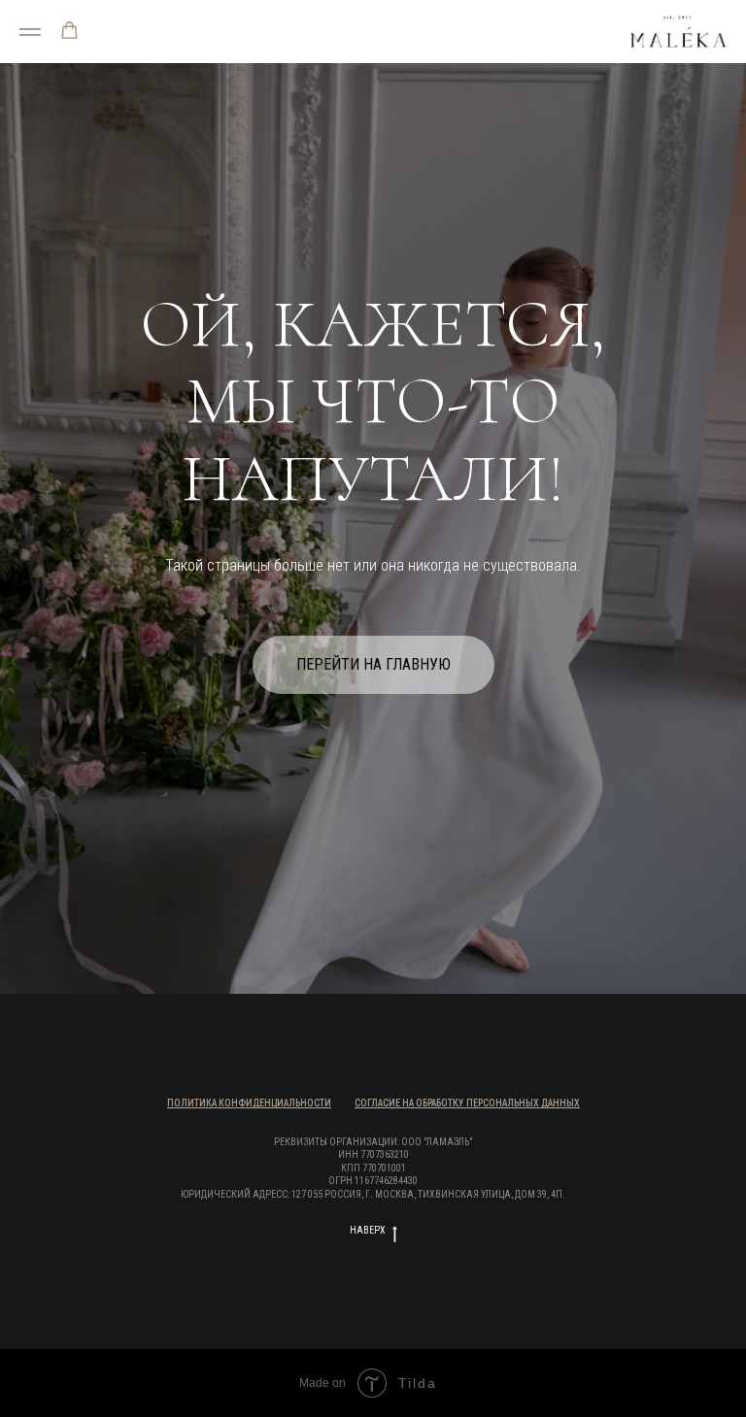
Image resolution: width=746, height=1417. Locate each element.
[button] (69, 30)
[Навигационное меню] (30, 32)
